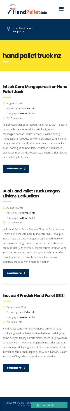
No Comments (14, 118)
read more (14, 168)
